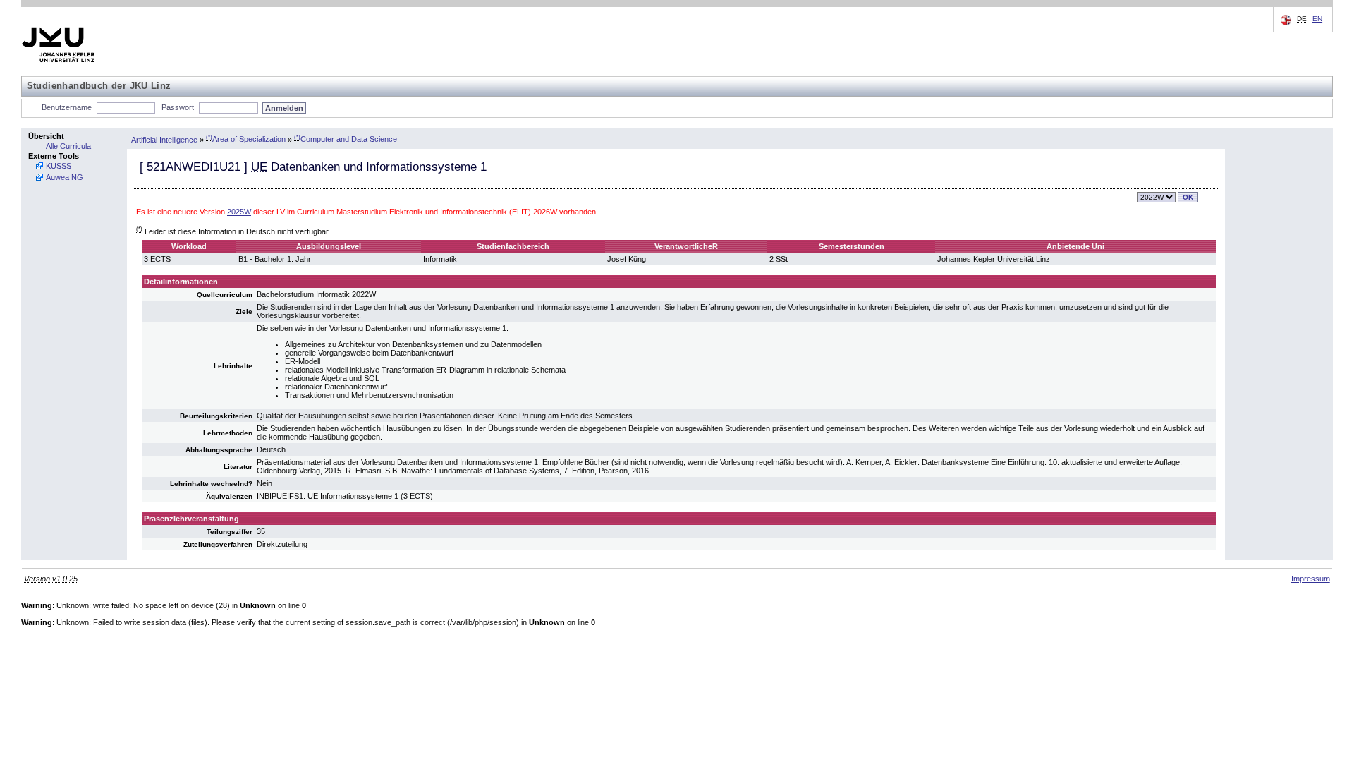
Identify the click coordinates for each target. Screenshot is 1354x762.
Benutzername (67, 107)
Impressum (1310, 578)
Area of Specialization (246, 139)
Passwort (177, 107)
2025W (239, 211)
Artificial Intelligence (164, 139)
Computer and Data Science (345, 139)
